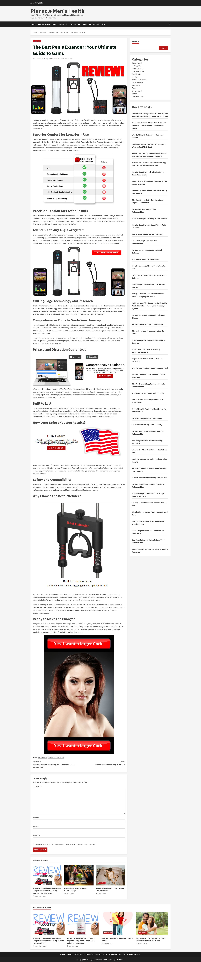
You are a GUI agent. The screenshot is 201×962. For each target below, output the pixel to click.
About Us (63, 24)
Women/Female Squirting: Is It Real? (109, 763)
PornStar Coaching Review (94, 24)
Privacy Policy (111, 954)
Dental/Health (138, 68)
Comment (37, 786)
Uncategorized (138, 96)
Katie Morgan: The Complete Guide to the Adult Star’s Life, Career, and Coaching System (149, 306)
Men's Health (137, 82)
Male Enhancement (139, 80)
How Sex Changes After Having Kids (147, 418)
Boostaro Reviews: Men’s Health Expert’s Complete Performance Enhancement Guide (149, 125)
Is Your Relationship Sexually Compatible (149, 477)
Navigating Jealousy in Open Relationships (79, 875)
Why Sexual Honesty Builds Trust (146, 259)
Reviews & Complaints (47, 24)
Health (134, 77)
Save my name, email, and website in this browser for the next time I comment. (66, 844)
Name (36, 817)
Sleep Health (137, 91)
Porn (134, 88)
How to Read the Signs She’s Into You (147, 324)
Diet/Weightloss (138, 71)
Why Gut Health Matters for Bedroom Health (118, 923)
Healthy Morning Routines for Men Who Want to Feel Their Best (152, 923)
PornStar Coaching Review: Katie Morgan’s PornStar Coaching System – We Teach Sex (47, 875)
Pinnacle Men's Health (57, 10)
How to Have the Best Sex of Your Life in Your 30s (110, 875)
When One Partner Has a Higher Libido (148, 393)
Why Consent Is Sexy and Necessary (147, 425)
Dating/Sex (37, 41)
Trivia (134, 93)
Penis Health (42, 757)
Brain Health (137, 63)
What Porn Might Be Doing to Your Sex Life (149, 218)
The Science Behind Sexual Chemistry (147, 234)
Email (35, 826)
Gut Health (136, 74)
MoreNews (108, 959)
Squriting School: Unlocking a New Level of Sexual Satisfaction (54, 764)
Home (32, 24)
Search (135, 41)
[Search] (170, 24)
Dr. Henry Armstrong (41, 59)
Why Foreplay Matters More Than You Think (150, 368)
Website (36, 835)
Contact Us (75, 24)
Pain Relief (136, 85)
